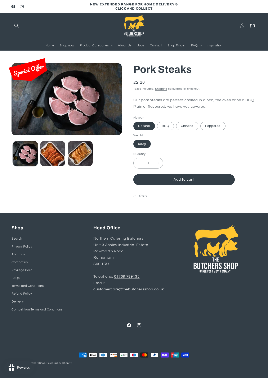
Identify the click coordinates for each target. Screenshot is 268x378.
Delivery (17, 301)
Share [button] (143, 195)
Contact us (20, 262)
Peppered (213, 126)
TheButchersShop (34, 363)
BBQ (165, 126)
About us (18, 254)
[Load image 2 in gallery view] (52, 153)
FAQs (16, 278)
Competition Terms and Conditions (37, 309)
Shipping (161, 88)
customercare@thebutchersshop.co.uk (128, 289)
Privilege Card (22, 270)
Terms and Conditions (28, 285)
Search (17, 238)
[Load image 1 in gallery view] (25, 153)
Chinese (187, 126)
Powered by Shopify (59, 363)
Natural (144, 126)
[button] (17, 26)
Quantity (139, 153)
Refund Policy (22, 293)
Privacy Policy (22, 246)
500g (142, 143)
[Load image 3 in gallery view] (80, 153)
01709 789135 (127, 277)
